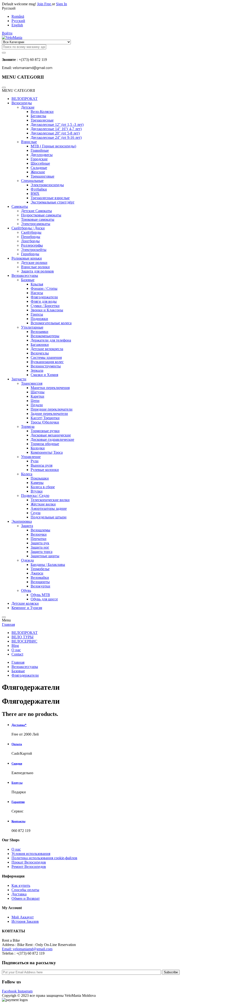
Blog (15, 646)
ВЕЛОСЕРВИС (24, 641)
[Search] (4, 52)
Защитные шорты (45, 556)
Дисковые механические (51, 435)
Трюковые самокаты (37, 219)
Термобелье (40, 569)
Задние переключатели (49, 414)
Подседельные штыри (49, 517)
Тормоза (27, 426)
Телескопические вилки (50, 500)
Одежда (27, 560)
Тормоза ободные (45, 444)
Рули (35, 461)
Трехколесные (42, 120)
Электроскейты (33, 250)
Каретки (37, 396)
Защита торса (41, 552)
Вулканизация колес (47, 362)
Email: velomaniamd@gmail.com (27, 949)
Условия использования (30, 854)
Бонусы (16, 782)
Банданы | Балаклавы (48, 565)
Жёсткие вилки (43, 504)
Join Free (44, 4)
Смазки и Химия (44, 375)
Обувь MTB (40, 595)
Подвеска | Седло (35, 495)
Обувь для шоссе (44, 599)
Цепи (35, 401)
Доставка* (19, 725)
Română (17, 16)
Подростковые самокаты (41, 215)
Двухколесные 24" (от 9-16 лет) (56, 137)
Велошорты (40, 582)
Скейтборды (31, 232)
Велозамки (39, 332)
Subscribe (171, 972)
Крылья (37, 284)
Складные (39, 168)
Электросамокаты (35, 224)
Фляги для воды (44, 301)
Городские (39, 159)
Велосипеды (21, 103)
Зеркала (37, 370)
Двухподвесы (42, 155)
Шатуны (38, 392)
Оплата (16, 744)
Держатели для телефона (51, 340)
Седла (35, 513)
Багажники (40, 344)
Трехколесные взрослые (50, 198)
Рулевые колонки (45, 470)
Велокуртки (40, 586)
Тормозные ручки (45, 431)
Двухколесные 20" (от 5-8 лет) (55, 133)
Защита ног (40, 547)
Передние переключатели (51, 409)
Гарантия (18, 802)
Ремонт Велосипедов (28, 867)
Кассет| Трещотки (45, 418)
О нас (16, 650)
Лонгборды (30, 241)
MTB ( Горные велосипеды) (53, 146)
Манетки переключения (50, 388)
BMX (35, 194)
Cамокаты (19, 206)
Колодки (38, 448)
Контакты (18, 821)
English (17, 25)
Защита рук (40, 543)
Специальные (32, 181)
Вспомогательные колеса (51, 323)
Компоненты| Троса (47, 452)
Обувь (26, 590)
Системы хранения (46, 357)
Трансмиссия (31, 383)
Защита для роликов (37, 271)
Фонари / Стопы (44, 288)
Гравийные (40, 150)
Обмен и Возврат (25, 898)
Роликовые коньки (26, 258)
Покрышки (40, 478)
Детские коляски (25, 603)
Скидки (16, 763)
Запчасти (18, 379)
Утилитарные (32, 327)
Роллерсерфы (32, 245)
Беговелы (38, 116)
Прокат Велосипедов (28, 862)
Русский (18, 21)
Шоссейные (40, 163)
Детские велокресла (47, 349)
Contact (17, 654)
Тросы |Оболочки (45, 422)
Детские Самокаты (36, 211)
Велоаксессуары (24, 275)
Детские (27, 107)
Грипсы (37, 314)
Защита (27, 526)
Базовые (27, 280)
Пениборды (30, 237)
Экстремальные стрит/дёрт (52, 202)
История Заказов (25, 921)
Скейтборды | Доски (28, 228)
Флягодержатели (44, 297)
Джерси (37, 573)
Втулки (37, 491)
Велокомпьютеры (45, 336)
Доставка (19, 894)
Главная (8, 624)
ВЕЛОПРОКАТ (24, 99)
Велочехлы (40, 353)
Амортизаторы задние (49, 508)
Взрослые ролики (35, 267)
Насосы (37, 293)
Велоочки (39, 534)
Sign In (61, 4)
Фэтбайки (39, 189)
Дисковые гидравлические (52, 439)
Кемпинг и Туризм (26, 608)
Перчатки (38, 539)
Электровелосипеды (47, 185)
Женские (38, 172)
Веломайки (40, 577)
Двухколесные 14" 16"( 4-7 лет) (56, 129)
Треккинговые (42, 176)
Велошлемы (40, 530)
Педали (37, 405)
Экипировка (21, 521)
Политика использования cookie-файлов (44, 858)
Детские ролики (34, 263)
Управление (31, 457)
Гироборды (30, 254)
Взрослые (29, 142)
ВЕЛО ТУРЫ (22, 637)
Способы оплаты (25, 890)
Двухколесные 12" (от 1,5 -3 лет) (57, 124)
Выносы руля (41, 465)
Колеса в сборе (43, 487)
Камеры (37, 483)
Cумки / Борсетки (45, 306)
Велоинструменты (46, 366)
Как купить (20, 885)
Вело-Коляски (42, 112)
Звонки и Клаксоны (47, 310)
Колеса (26, 474)
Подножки (39, 319)
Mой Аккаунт (22, 917)
